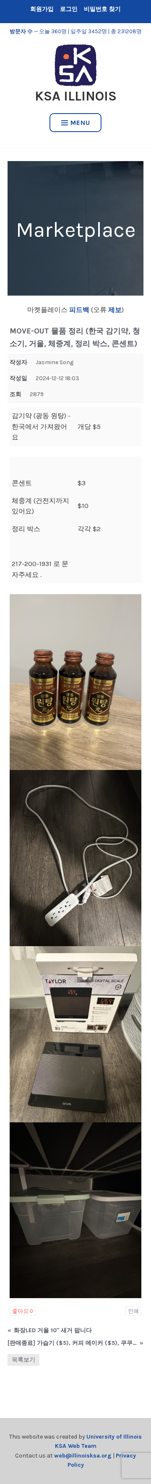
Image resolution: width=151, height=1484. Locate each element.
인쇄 (133, 1311)
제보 (114, 310)
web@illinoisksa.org (83, 1455)
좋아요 (22, 1311)
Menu (80, 123)
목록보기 (23, 1359)
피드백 (79, 310)
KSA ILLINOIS (76, 96)
